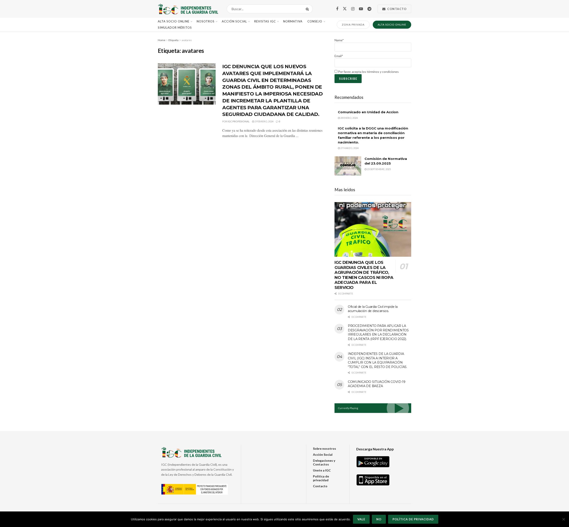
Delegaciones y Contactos (324, 462)
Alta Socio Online (173, 21)
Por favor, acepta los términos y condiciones (368, 72)
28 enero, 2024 (349, 117)
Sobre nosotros (324, 448)
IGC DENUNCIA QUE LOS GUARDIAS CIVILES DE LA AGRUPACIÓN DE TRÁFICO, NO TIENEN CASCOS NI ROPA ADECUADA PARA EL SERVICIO (364, 275)
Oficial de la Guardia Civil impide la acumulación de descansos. (373, 309)
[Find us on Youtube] (361, 9)
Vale (361, 519)
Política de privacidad (321, 478)
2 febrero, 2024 (263, 121)
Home (161, 40)
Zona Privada (353, 24)
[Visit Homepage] (188, 8)
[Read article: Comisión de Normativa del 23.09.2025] (348, 165)
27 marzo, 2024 (349, 148)
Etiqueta (173, 40)
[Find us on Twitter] (345, 9)
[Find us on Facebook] (337, 9)
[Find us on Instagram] (353, 9)
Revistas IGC (265, 21)
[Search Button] (308, 8)
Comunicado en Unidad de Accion (368, 112)
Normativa (293, 21)
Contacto (396, 9)
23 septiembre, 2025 (379, 169)
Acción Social (234, 21)
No (378, 519)
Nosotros (205, 21)
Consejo (314, 21)
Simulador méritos (175, 27)
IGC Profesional (239, 121)
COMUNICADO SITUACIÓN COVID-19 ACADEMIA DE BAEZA (376, 384)
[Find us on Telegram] (369, 9)
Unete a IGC (322, 470)
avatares (187, 40)
